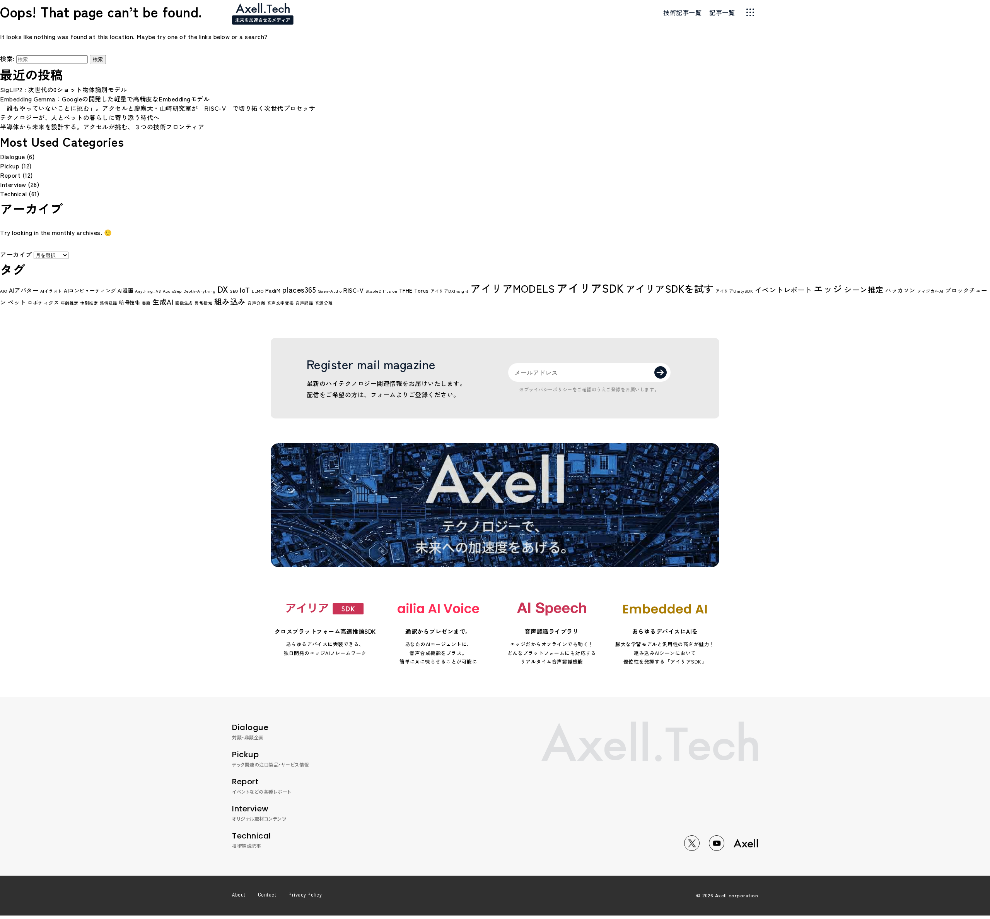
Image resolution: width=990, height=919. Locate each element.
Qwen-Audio (330, 291)
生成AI (162, 302)
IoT (245, 290)
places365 (299, 289)
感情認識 (109, 303)
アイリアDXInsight (449, 291)
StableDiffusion (381, 291)
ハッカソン (900, 290)
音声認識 (304, 303)
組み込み (230, 301)
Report (10, 175)
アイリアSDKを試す (670, 288)
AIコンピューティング (90, 290)
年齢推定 (70, 303)
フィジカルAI (930, 291)
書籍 (146, 303)
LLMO (257, 291)
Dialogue (12, 156)
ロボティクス (43, 302)
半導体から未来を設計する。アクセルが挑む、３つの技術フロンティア (102, 126)
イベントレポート (783, 290)
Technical (13, 193)
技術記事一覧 (682, 12)
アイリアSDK (590, 287)
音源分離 (324, 303)
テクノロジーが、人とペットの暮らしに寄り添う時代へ (80, 117)
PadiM (273, 290)
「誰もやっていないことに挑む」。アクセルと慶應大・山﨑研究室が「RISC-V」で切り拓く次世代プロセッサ (157, 108)
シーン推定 (864, 289)
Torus (421, 290)
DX (222, 289)
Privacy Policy (305, 894)
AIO (3, 291)
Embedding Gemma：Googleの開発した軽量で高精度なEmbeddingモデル (105, 98)
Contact (267, 894)
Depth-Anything (199, 291)
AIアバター (23, 290)
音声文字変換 (280, 303)
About (239, 894)
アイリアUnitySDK (734, 291)
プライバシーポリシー (548, 389)
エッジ (828, 288)
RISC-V (353, 290)
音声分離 (256, 303)
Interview (13, 184)
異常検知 (203, 303)
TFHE (406, 290)
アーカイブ (16, 254)
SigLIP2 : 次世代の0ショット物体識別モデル (63, 89)
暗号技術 (129, 302)
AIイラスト (51, 291)
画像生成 (184, 303)
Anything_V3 (148, 291)
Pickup (9, 165)
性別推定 (89, 303)
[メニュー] (750, 12)
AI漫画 (125, 290)
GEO (234, 291)
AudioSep (172, 291)
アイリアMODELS (512, 288)
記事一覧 (722, 12)
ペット (17, 302)
